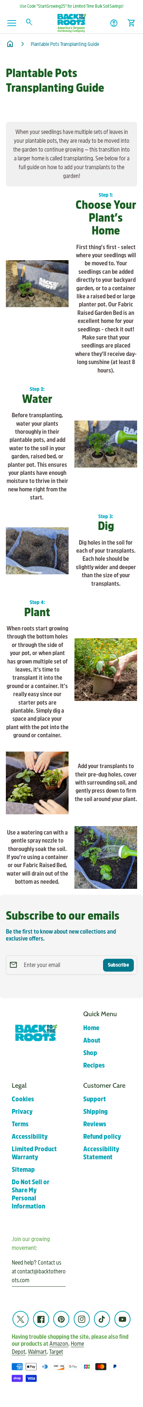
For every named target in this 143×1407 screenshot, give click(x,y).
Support (94, 1099)
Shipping (95, 1111)
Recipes (94, 1065)
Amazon (59, 1344)
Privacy (22, 1111)
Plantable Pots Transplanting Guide (65, 44)
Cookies (23, 1099)
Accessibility (30, 1136)
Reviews (94, 1124)
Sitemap (23, 1169)
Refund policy (102, 1136)
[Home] (71, 22)
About (91, 1040)
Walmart (37, 1352)
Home (91, 1028)
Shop (90, 1053)
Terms (20, 1124)
